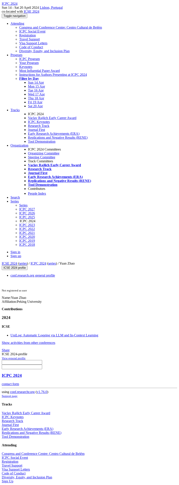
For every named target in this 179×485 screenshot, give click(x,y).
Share (6, 350)
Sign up (15, 256)
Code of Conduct (31, 47)
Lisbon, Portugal (51, 7)
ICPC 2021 (27, 233)
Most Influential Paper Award (39, 71)
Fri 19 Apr (35, 102)
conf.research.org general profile (32, 275)
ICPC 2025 (27, 217)
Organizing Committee (43, 153)
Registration (27, 35)
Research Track (38, 126)
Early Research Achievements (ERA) (53, 133)
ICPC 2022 (27, 229)
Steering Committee (41, 157)
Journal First (36, 130)
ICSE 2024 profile (14, 267)
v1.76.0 (42, 392)
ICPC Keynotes (39, 122)
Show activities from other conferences (28, 343)
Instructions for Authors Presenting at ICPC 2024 (53, 74)
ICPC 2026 (27, 213)
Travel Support (29, 39)
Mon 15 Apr (36, 86)
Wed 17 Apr (36, 94)
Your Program (29, 63)
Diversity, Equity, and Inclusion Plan (44, 51)
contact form (10, 384)
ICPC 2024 (38, 263)
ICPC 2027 (27, 209)
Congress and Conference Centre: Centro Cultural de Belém (60, 27)
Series (23, 205)
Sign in (15, 252)
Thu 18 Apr (36, 98)
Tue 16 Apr (36, 90)
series (23, 263)
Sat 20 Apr (35, 106)
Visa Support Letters (33, 43)
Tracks (15, 110)
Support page (9, 396)
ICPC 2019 (27, 240)
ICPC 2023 (27, 225)
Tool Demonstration (41, 141)
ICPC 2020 (27, 237)
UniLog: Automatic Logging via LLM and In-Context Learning (54, 335)
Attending (17, 23)
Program (16, 55)
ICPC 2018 (27, 244)
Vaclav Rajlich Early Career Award (52, 118)
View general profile (14, 358)
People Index (37, 193)
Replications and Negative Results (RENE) (58, 137)
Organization (19, 145)
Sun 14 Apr (36, 82)
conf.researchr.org (22, 392)
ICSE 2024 (31, 11)
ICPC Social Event (32, 31)
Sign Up (7, 481)
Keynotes (25, 67)
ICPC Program (29, 59)
